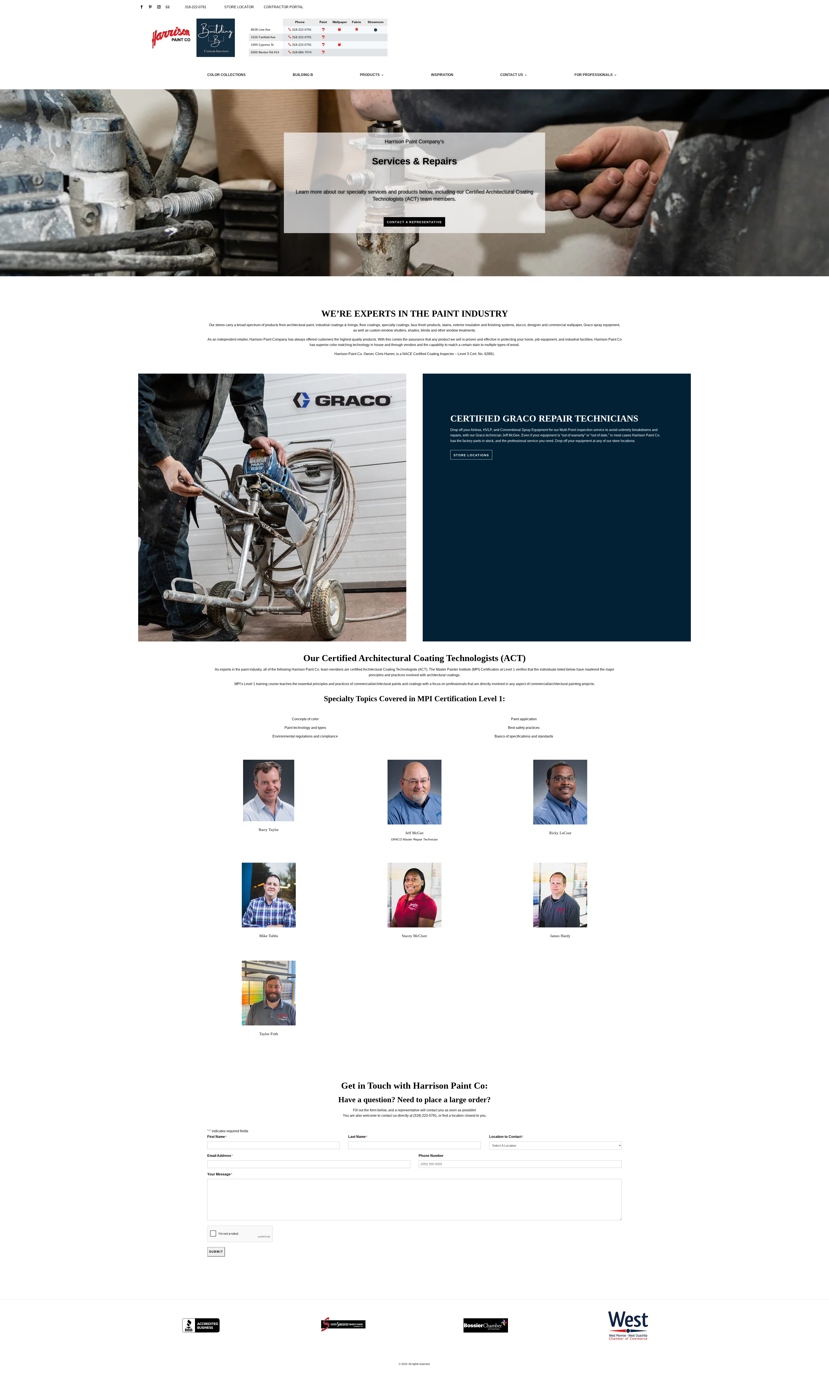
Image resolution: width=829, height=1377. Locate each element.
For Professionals (593, 75)
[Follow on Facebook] (141, 6)
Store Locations (471, 455)
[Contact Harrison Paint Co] (167, 6)
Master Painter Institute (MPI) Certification (467, 669)
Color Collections (226, 75)
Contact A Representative (414, 222)
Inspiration (442, 75)
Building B (303, 75)
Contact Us (511, 75)
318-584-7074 (301, 52)
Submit (216, 1251)
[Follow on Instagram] (158, 6)
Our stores (217, 325)
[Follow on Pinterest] (150, 6)
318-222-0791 (301, 29)
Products (370, 75)
